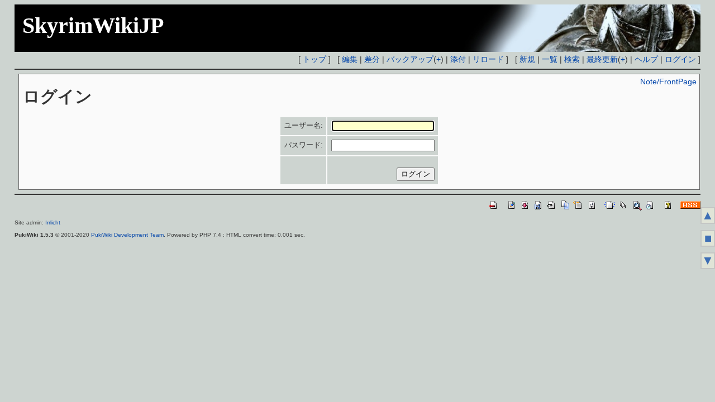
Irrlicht (52, 222)
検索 (572, 59)
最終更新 (602, 59)
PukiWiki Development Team (127, 235)
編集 (350, 59)
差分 (372, 59)
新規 (527, 59)
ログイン (680, 59)
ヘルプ (646, 59)
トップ (314, 59)
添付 (458, 59)
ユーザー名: (303, 125)
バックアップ (410, 59)
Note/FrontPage (668, 81)
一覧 (549, 59)
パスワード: (303, 145)
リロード (488, 59)
